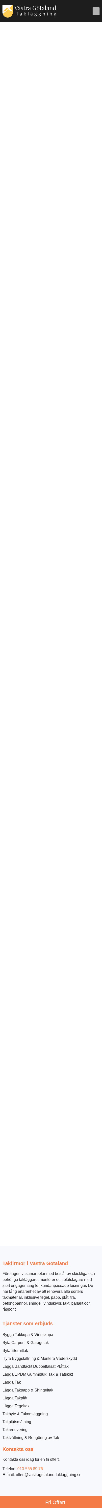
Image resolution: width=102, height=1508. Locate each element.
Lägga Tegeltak (15, 1406)
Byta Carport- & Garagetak (25, 1343)
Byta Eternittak (15, 1350)
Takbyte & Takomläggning (25, 1414)
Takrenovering (14, 1430)
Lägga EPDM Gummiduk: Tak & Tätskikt (37, 1374)
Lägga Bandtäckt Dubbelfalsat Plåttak (35, 1366)
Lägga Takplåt (14, 1398)
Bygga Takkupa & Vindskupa (27, 1335)
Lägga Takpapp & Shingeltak (27, 1390)
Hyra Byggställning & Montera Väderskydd (39, 1358)
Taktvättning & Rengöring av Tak (30, 1438)
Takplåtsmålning (16, 1422)
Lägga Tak (11, 1382)
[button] (96, 11)
